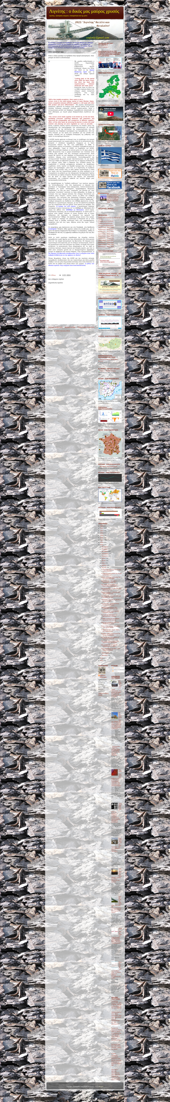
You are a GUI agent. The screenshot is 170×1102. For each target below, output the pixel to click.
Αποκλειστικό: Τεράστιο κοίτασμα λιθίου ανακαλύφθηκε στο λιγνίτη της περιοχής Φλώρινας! (115, 751)
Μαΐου (103, 563)
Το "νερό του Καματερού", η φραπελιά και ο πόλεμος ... (109, 615)
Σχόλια (115, 671)
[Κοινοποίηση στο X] (66, 275)
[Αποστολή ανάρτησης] (60, 275)
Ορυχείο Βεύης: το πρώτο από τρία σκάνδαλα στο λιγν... (111, 596)
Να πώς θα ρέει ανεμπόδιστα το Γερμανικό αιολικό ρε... (110, 638)
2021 (101, 530)
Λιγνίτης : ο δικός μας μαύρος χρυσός (84, 11)
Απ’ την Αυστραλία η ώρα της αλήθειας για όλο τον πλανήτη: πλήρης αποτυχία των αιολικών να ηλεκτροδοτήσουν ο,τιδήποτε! (116, 720)
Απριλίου (104, 565)
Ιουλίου (104, 558)
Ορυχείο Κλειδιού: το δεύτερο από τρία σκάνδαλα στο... (110, 593)
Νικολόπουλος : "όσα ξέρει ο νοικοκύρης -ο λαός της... (109, 581)
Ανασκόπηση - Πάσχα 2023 (106, 246)
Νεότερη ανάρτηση (55, 327)
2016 (101, 542)
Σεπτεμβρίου (105, 553)
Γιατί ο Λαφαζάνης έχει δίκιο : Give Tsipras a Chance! (110, 649)
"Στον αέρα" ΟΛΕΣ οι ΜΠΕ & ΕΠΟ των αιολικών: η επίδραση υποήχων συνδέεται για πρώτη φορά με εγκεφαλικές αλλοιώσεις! (116, 813)
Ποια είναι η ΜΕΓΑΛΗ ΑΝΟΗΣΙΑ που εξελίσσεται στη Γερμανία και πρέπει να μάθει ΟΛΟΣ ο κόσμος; (116, 1074)
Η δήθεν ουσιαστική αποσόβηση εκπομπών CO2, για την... (110, 619)
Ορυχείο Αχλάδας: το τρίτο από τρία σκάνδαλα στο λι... (111, 589)
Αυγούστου (105, 556)
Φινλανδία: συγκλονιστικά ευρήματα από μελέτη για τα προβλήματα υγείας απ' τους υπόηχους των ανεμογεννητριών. (116, 777)
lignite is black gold (103, 676)
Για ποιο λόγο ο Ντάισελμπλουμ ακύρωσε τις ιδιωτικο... (110, 604)
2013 (101, 660)
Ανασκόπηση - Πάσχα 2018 (106, 236)
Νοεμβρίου (105, 549)
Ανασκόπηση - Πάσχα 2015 (106, 229)
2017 (101, 540)
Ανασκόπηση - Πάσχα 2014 (106, 227)
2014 (101, 658)
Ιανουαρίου (105, 655)
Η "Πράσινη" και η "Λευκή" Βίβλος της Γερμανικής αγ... (110, 630)
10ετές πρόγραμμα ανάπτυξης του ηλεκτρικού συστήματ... (110, 578)
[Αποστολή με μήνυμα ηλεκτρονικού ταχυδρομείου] (63, 275)
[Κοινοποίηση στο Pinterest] (70, 275)
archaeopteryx (104, 193)
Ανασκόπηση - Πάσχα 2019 (106, 238)
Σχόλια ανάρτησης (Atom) (63, 331)
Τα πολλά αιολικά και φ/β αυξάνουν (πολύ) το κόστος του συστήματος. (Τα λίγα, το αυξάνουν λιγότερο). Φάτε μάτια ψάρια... (113, 198)
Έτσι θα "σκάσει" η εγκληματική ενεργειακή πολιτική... (110, 611)
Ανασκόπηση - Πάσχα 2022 (106, 244)
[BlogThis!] (65, 275)
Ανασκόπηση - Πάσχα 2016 (106, 231)
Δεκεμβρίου (105, 546)
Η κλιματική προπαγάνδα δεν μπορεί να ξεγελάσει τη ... (111, 574)
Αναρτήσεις (116, 668)
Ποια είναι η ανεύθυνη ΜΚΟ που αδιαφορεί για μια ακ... (110, 623)
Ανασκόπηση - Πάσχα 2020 (106, 240)
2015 (101, 544)
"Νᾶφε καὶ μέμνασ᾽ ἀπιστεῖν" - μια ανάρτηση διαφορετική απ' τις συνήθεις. (109, 275)
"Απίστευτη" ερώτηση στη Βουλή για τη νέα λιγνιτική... (111, 600)
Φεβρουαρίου (105, 653)
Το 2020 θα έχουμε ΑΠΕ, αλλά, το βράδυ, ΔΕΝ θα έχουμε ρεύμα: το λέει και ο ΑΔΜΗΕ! (116, 1005)
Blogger (101, 1086)
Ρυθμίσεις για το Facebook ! (106, 221)
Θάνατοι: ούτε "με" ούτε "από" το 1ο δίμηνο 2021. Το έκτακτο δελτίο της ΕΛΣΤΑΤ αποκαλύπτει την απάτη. (116, 970)
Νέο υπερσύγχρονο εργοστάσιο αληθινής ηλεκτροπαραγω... (110, 641)
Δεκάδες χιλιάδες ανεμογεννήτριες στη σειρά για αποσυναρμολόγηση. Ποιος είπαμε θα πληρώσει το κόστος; (116, 904)
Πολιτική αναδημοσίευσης (105, 223)
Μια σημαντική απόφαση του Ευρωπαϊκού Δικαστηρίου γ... (110, 585)
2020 (101, 533)
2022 (101, 528)
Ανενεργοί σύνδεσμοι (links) (106, 225)
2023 (101, 526)
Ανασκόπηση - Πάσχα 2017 (106, 234)
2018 (101, 537)
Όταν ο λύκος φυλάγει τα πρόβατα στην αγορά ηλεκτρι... (110, 626)
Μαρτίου (104, 567)
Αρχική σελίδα (70, 327)
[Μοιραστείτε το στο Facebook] (68, 275)
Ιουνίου (104, 560)
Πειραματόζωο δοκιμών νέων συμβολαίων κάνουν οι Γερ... (109, 608)
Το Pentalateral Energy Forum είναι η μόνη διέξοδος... (111, 570)
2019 (101, 535)
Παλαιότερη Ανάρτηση (85, 327)
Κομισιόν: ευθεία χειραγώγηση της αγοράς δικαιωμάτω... (110, 634)
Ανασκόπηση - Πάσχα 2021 (106, 242)
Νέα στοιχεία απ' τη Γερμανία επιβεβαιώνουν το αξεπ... (109, 645)
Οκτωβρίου (105, 551)
